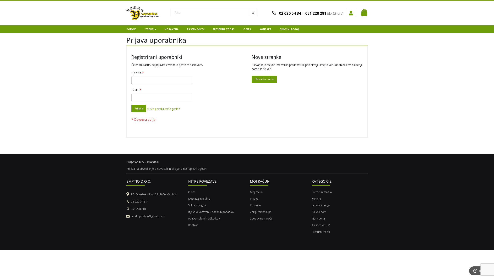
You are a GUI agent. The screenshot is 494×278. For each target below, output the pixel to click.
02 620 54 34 (290, 13)
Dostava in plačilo (199, 198)
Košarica (255, 205)
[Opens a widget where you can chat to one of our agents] (479, 271)
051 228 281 (315, 13)
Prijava (254, 198)
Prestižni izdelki (321, 232)
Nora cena (318, 218)
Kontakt (193, 225)
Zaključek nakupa (261, 212)
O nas (191, 192)
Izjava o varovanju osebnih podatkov (211, 212)
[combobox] (214, 13)
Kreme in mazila (322, 192)
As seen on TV (321, 225)
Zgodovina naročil (261, 218)
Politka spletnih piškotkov (204, 218)
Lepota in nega (321, 205)
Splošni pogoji (197, 205)
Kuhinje (316, 198)
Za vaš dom (319, 212)
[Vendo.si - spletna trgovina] (142, 13)
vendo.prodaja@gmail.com (147, 216)
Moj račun (256, 192)
